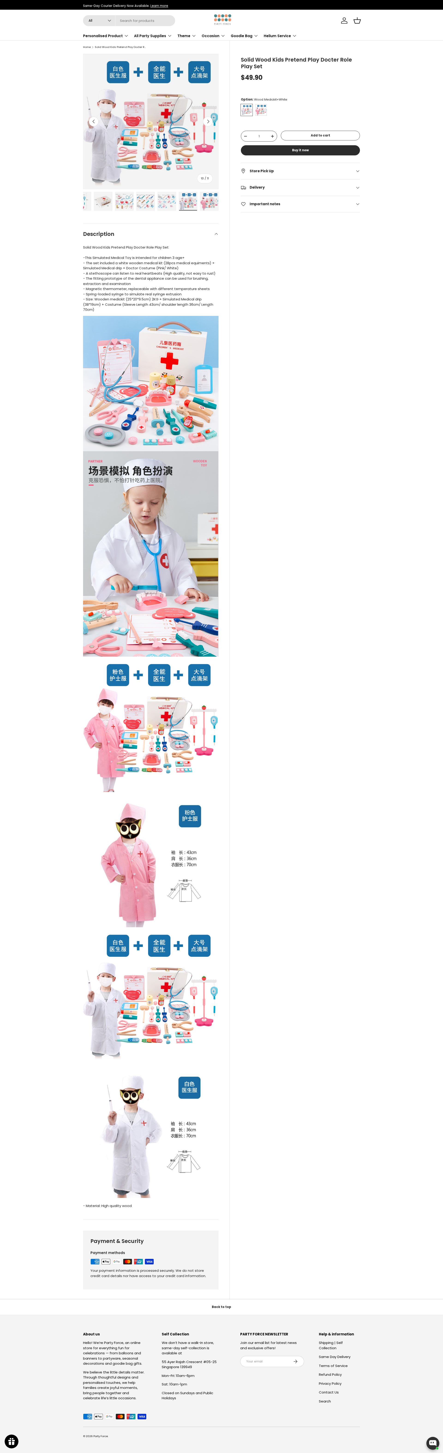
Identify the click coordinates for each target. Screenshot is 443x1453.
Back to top (221, 1307)
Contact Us (329, 1392)
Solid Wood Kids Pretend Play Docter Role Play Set (121, 47)
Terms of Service (333, 1365)
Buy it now (300, 150)
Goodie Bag (241, 35)
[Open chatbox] (432, 1443)
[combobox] (129, 20)
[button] (357, 20)
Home (87, 47)
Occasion (210, 35)
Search (325, 1401)
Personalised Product (103, 35)
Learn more (159, 6)
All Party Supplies (150, 35)
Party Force (100, 1436)
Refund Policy (330, 1374)
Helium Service (277, 35)
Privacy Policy (330, 1383)
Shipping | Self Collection (331, 1345)
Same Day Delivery (334, 1356)
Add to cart (320, 135)
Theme (183, 35)
